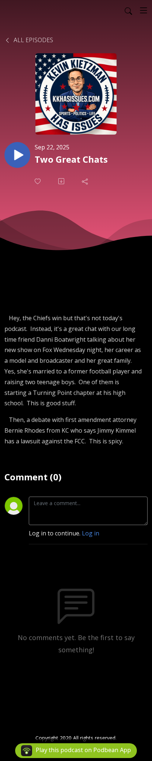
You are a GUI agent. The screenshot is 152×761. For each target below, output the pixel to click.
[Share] (85, 181)
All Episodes (32, 40)
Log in (90, 533)
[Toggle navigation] (143, 10)
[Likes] (38, 181)
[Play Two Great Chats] (17, 155)
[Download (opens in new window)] (62, 181)
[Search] (128, 10)
